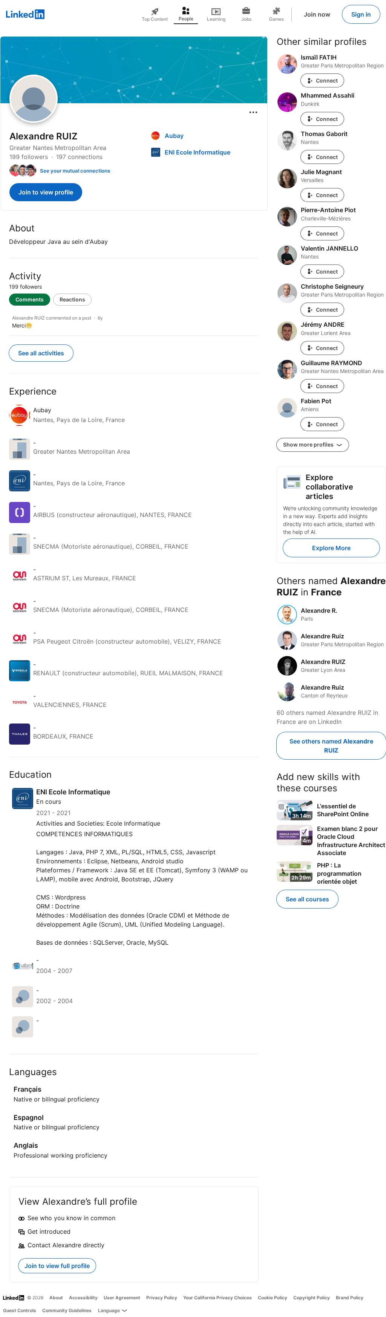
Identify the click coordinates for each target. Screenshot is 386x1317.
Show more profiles (309, 444)
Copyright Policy (311, 1297)
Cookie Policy (272, 1297)
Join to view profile (45, 192)
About (56, 1297)
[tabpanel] (134, 321)
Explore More (331, 548)
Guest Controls (19, 1310)
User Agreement (122, 1297)
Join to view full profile (57, 1266)
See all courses (307, 899)
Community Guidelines (67, 1310)
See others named (332, 745)
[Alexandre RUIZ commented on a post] (134, 322)
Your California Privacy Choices (217, 1297)
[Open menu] (253, 112)
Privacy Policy (161, 1297)
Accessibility (83, 1297)
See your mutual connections (75, 171)
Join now (317, 14)
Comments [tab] (29, 299)
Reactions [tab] (72, 299)
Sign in (361, 14)
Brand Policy (349, 1297)
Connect (327, 80)
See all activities (41, 353)
